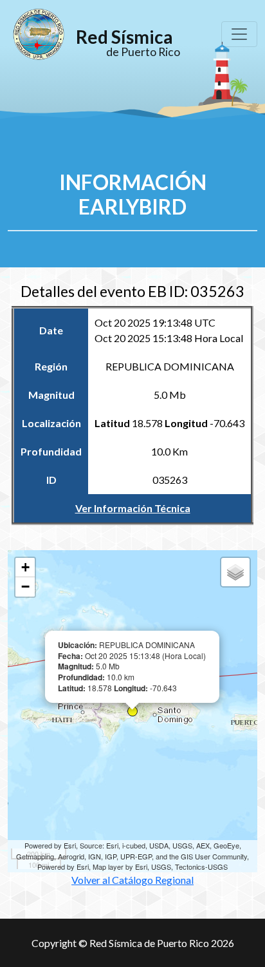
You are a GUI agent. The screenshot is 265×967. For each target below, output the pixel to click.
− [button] (25, 587)
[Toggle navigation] (239, 34)
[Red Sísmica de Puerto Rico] (38, 34)
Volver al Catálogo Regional (133, 555)
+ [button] (25, 567)
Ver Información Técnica (132, 508)
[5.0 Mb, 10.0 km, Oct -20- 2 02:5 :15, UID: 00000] (132, 711)
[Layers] (235, 572)
